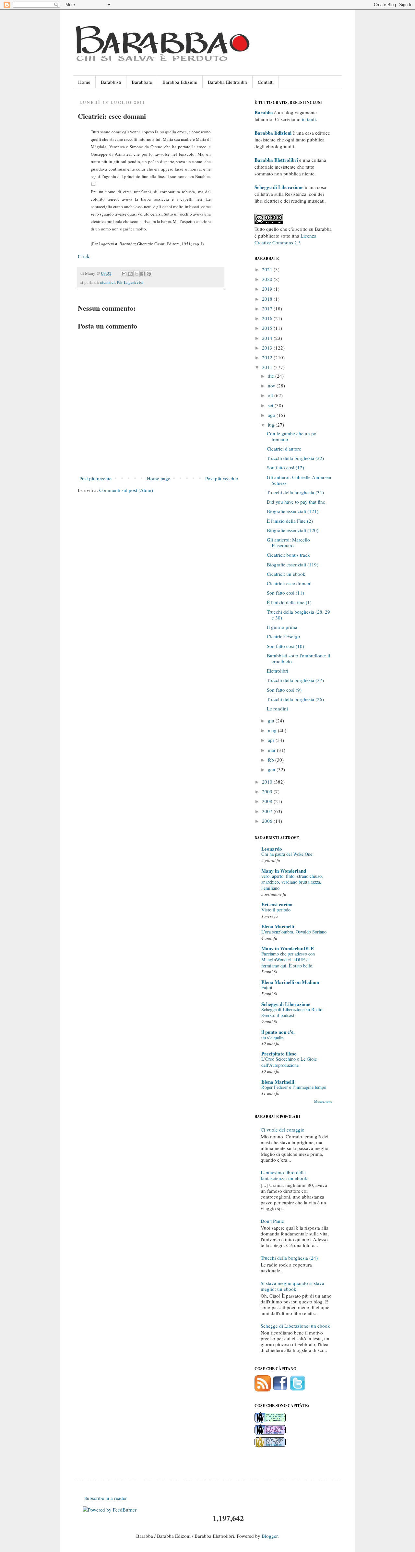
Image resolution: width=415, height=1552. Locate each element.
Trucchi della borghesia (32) (295, 458)
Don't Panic (272, 1221)
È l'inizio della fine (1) (289, 602)
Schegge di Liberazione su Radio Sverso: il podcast (291, 1012)
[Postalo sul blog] (130, 274)
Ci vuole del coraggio (282, 1129)
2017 (268, 308)
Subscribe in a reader (105, 1498)
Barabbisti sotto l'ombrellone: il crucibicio (298, 658)
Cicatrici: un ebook (286, 574)
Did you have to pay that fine (296, 501)
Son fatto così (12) (285, 467)
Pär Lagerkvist (130, 282)
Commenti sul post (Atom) (126, 490)
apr (272, 740)
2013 (268, 347)
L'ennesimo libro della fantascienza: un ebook (284, 1175)
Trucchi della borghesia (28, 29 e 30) (298, 615)
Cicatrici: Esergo (283, 636)
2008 (268, 801)
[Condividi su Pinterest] (149, 274)
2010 (268, 781)
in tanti (309, 119)
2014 (268, 338)
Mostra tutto (323, 1101)
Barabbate (142, 82)
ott (271, 395)
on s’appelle (272, 1037)
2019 (268, 288)
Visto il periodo (275, 910)
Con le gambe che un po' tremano (292, 436)
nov (272, 385)
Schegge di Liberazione (285, 1004)
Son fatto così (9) (284, 690)
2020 (268, 279)
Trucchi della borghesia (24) (289, 1258)
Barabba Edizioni (179, 82)
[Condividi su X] (136, 274)
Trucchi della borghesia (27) (295, 680)
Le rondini (277, 708)
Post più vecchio (221, 478)
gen (272, 769)
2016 (268, 318)
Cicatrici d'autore (284, 448)
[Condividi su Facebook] (142, 274)
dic (271, 376)
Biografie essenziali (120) (292, 530)
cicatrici (107, 282)
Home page (158, 478)
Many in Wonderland (283, 870)
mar (272, 750)
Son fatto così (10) (285, 646)
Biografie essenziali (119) (292, 564)
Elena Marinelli (277, 926)
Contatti (266, 82)
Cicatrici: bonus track (288, 555)
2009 (268, 791)
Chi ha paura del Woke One (286, 854)
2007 (268, 811)
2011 (268, 367)
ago (272, 415)
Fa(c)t (266, 987)
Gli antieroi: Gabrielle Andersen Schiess (299, 480)
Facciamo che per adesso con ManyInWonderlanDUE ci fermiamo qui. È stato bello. (288, 960)
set (271, 405)
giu (272, 720)
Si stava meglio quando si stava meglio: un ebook (292, 1286)
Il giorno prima (282, 627)
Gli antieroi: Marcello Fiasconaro (288, 542)
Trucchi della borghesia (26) (295, 699)
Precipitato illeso (279, 1053)
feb (271, 759)
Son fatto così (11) (285, 592)
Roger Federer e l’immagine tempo (293, 1087)
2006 (268, 821)
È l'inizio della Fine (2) (290, 521)
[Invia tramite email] (124, 274)
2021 (268, 269)
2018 (268, 299)
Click (83, 256)
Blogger (270, 1536)
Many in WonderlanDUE (287, 948)
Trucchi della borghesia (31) (295, 492)
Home (84, 82)
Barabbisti (111, 82)
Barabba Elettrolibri (227, 82)
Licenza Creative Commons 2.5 (285, 239)
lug (272, 424)
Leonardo (271, 848)
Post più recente (95, 478)
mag (273, 730)
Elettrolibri (277, 670)
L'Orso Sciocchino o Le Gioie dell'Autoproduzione (289, 1062)
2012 (268, 357)
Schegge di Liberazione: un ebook (295, 1326)
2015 (268, 328)
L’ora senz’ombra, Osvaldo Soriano (293, 932)
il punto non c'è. (278, 1031)
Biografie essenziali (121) (292, 511)
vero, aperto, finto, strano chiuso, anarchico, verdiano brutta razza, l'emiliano (292, 882)
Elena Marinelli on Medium (290, 982)
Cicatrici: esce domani (289, 583)
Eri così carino (276, 904)
